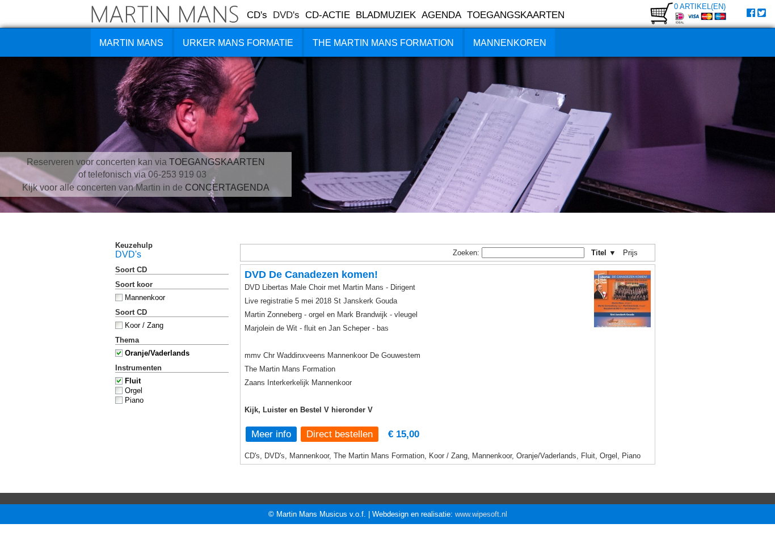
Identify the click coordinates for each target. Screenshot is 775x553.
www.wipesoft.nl (481, 514)
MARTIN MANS (131, 43)
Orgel (133, 390)
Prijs (634, 252)
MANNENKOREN (509, 43)
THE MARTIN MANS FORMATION (383, 43)
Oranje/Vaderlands (157, 353)
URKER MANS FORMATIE (238, 43)
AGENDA (441, 14)
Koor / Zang (144, 325)
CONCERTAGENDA (227, 187)
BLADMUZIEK (386, 14)
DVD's (286, 14)
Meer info (271, 434)
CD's (257, 14)
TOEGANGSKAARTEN (516, 14)
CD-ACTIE (327, 14)
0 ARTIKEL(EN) (700, 6)
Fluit (133, 381)
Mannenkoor (145, 297)
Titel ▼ (603, 252)
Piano (134, 400)
